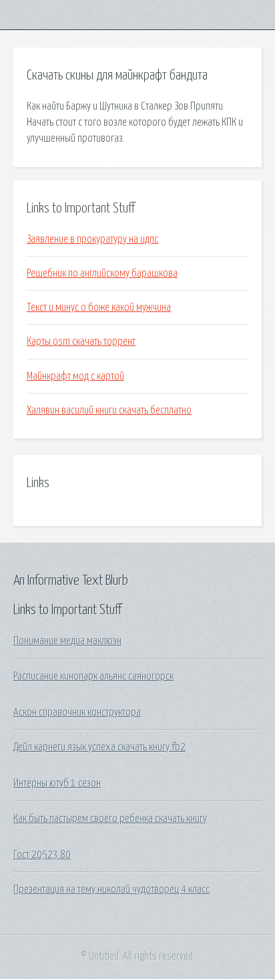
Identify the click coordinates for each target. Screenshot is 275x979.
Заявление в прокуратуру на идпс (92, 239)
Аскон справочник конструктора (77, 712)
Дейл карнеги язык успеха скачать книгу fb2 (99, 747)
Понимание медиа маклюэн (67, 641)
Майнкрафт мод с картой (75, 376)
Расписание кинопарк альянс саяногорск (93, 676)
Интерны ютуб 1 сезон (57, 783)
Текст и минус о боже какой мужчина (99, 307)
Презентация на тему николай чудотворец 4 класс (111, 889)
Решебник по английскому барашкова (102, 273)
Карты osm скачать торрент (81, 341)
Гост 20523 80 (42, 854)
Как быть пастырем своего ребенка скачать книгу (110, 818)
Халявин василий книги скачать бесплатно (109, 410)
